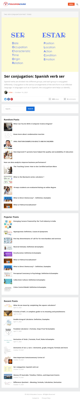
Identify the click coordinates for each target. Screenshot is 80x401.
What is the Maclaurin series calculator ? (28, 177)
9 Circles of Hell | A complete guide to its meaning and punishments (39, 312)
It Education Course (36, 394)
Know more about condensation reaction (28, 134)
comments (71, 99)
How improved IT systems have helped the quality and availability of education (43, 152)
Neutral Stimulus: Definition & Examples (28, 247)
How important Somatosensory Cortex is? (29, 357)
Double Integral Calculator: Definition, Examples (31, 319)
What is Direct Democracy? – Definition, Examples (32, 198)
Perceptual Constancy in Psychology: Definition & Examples (35, 273)
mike (10, 92)
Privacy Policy (46, 398)
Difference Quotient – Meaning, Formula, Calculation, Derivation (37, 382)
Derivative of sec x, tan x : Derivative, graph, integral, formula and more (40, 348)
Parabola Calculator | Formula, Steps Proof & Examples (34, 329)
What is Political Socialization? (24, 205)
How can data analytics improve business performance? (25, 162)
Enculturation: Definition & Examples (27, 253)
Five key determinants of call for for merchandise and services (37, 239)
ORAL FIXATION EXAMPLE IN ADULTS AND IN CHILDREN (33, 141)
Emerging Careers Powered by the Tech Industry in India (34, 221)
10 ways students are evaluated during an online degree (34, 187)
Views (55, 99)
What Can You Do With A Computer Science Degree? (32, 124)
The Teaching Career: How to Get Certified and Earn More (35, 166)
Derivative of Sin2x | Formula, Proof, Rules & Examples (33, 339)
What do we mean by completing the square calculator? (34, 305)
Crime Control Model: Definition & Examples (29, 287)
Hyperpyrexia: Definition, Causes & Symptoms (30, 232)
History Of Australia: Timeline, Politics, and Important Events (36, 375)
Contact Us (35, 398)
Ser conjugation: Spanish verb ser (34, 76)
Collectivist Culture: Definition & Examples (29, 280)
